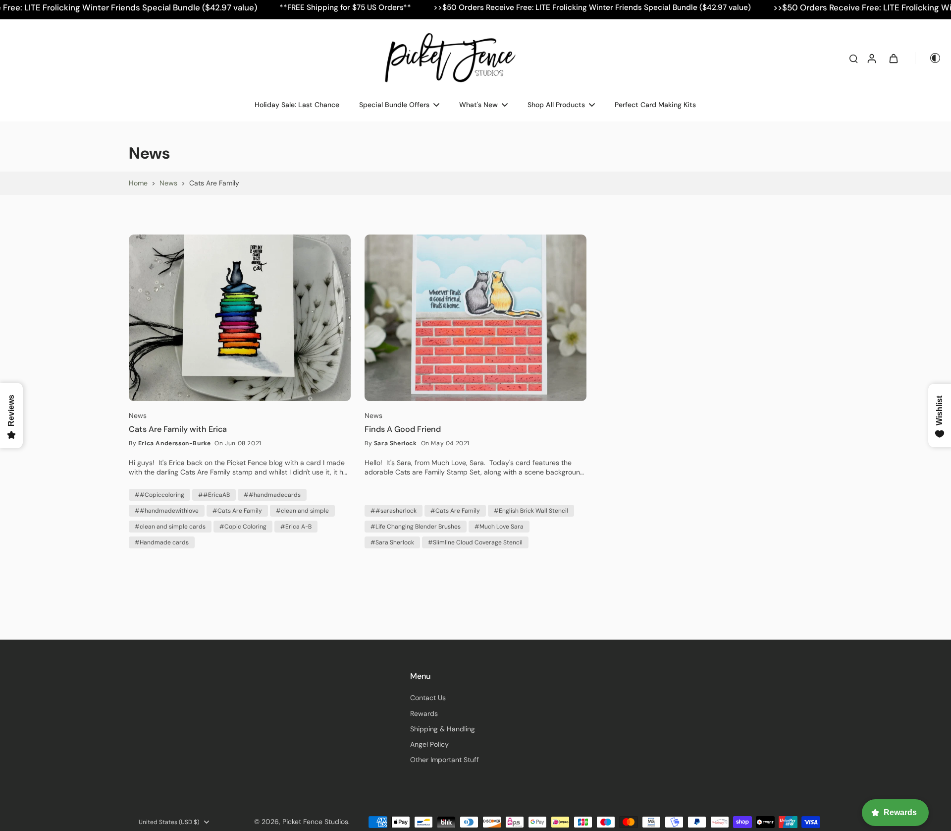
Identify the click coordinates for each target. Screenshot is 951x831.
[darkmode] (928, 58)
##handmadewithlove (167, 511)
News (168, 182)
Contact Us (428, 697)
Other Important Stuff (444, 759)
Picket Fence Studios (315, 821)
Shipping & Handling (442, 728)
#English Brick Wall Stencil (531, 511)
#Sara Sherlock (392, 542)
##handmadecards (272, 495)
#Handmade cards (162, 542)
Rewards (424, 713)
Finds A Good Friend (403, 429)
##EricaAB (214, 495)
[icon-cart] (893, 58)
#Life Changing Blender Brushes (415, 527)
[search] (853, 58)
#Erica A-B (296, 527)
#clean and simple (302, 511)
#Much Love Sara (499, 527)
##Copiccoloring (159, 495)
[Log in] (871, 58)
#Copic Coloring (242, 527)
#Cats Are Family (237, 511)
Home (138, 182)
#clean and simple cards (170, 527)
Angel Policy (429, 744)
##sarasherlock (393, 511)
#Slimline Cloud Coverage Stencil (475, 542)
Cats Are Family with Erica (178, 429)
